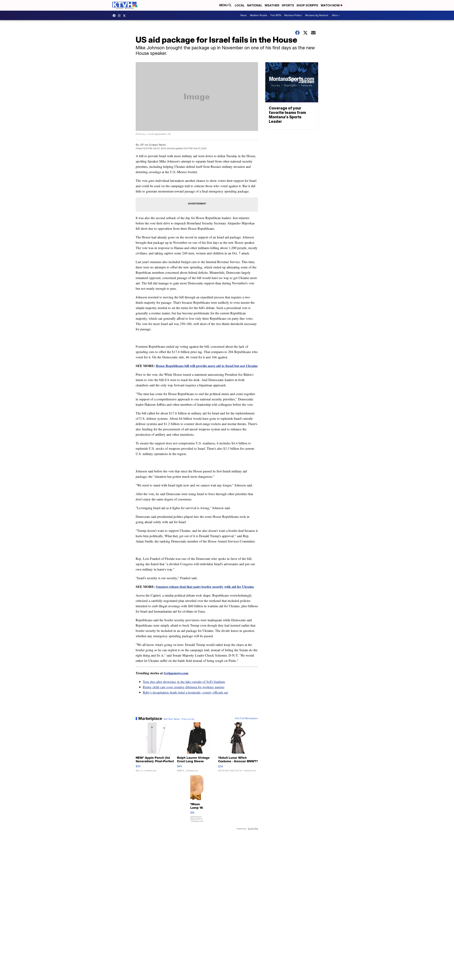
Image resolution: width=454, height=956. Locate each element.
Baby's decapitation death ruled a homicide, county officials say (185, 692)
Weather (272, 5)
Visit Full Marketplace (246, 718)
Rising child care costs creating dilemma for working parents (183, 687)
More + (336, 15)
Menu (223, 5)
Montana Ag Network (316, 15)
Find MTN (275, 15)
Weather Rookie (258, 15)
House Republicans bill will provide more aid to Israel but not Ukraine (207, 365)
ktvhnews (120, 15)
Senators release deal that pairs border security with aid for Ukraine (205, 586)
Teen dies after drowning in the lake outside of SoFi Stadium (184, 681)
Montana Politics (293, 15)
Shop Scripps (307, 5)
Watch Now (330, 5)
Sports (288, 5)
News (243, 15)
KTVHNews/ (115, 15)
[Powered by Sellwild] (253, 829)
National (254, 5)
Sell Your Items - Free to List (179, 719)
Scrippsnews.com (176, 673)
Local (240, 5)
